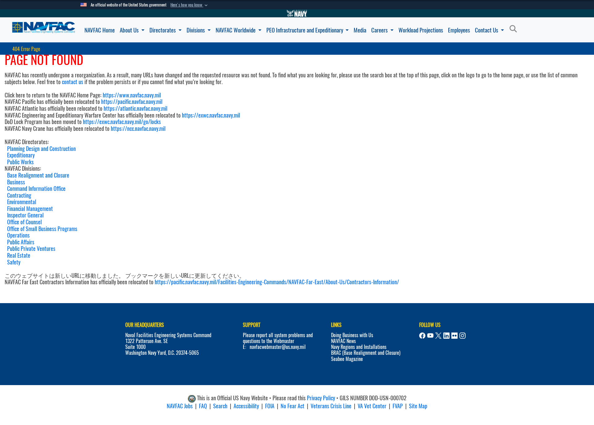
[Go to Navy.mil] (297, 13)
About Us (130, 30)
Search (220, 406)
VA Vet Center (372, 406)
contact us (72, 82)
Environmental (21, 202)
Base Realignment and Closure (38, 175)
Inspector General (25, 215)
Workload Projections (420, 30)
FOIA (269, 406)
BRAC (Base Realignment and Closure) (365, 353)
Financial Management (30, 208)
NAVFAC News (343, 341)
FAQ (203, 406)
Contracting (19, 195)
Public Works (20, 162)
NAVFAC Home (99, 30)
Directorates (163, 30)
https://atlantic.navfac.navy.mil (134, 108)
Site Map (418, 406)
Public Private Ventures (31, 248)
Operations (18, 235)
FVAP (398, 406)
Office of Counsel (24, 222)
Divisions (196, 30)
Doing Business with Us (352, 335)
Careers (380, 30)
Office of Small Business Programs (42, 229)
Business (16, 182)
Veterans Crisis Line (331, 406)
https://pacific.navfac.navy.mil (131, 101)
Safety (13, 262)
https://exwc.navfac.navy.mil (211, 115)
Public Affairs (20, 242)
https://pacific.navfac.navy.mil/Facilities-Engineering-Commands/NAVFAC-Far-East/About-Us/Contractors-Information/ (277, 282)
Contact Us (487, 30)
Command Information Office (36, 188)
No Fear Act (292, 406)
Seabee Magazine (347, 359)
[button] (189, 5)
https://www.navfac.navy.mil (132, 95)
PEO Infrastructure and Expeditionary (305, 30)
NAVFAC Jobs (180, 406)
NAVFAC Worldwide (236, 30)
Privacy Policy (321, 398)
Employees (459, 30)
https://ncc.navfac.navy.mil (138, 128)
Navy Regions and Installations (358, 347)
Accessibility (246, 406)
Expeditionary (21, 155)
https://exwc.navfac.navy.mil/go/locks (122, 122)
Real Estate (18, 255)
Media (360, 30)
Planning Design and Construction (41, 148)
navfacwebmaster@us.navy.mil (278, 347)
